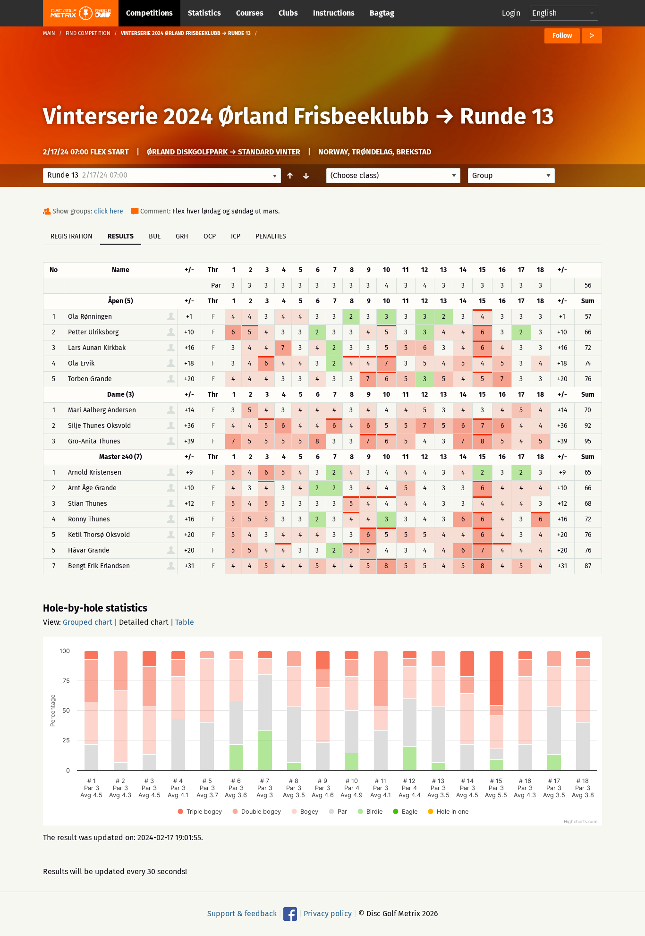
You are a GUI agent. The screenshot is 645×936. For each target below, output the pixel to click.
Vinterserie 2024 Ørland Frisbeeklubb (236, 116)
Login (511, 13)
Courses (249, 13)
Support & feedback (242, 913)
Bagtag (382, 13)
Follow (562, 36)
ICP (235, 236)
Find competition (88, 33)
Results (121, 236)
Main (49, 33)
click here (108, 211)
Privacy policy (328, 913)
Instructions (334, 13)
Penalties (270, 236)
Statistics (204, 13)
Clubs (288, 13)
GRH (182, 236)
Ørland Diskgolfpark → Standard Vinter (223, 151)
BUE (155, 236)
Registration (72, 236)
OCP (210, 236)
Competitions (149, 13)
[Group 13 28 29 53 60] (511, 175)
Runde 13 (507, 116)
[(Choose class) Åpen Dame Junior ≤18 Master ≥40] (393, 175)
